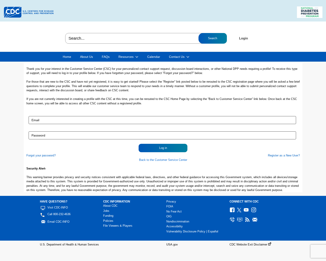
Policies (108, 220)
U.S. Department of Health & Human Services (69, 244)
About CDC (110, 205)
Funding (108, 215)
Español (213, 231)
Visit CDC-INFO (57, 207)
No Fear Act (174, 211)
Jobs (106, 210)
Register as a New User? (284, 155)
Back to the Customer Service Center (163, 160)
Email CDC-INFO (58, 221)
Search (212, 38)
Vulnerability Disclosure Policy (185, 231)
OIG (169, 216)
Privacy (171, 201)
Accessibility (174, 226)
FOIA (169, 206)
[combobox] (145, 38)
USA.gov (172, 244)
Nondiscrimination (177, 221)
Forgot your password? (41, 155)
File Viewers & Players (117, 225)
